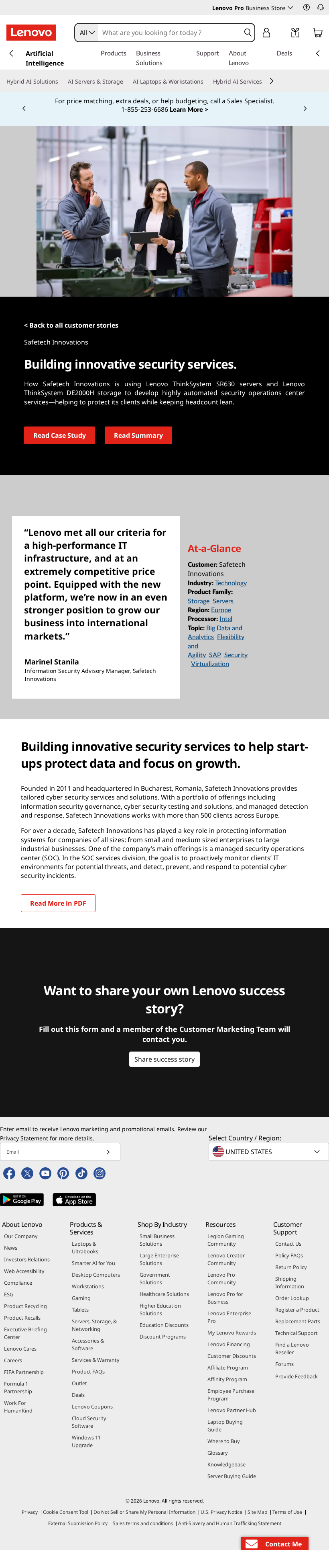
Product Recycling (25, 1306)
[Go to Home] (31, 33)
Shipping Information (289, 1282)
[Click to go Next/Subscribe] (108, 1151)
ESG (8, 1294)
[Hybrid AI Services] (265, 81)
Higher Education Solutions (160, 1309)
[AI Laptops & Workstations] (206, 81)
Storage (198, 601)
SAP (215, 655)
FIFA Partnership (24, 1372)
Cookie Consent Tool (65, 1512)
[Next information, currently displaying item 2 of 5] (305, 109)
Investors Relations (27, 1259)
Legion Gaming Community (225, 1239)
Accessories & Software (88, 1344)
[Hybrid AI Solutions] (61, 81)
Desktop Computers (96, 1274)
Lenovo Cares (20, 1348)
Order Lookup (292, 1298)
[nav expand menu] (11, 53)
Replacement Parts (297, 1321)
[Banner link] (164, 105)
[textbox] (269, 1151)
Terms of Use (287, 1512)
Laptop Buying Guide (225, 1425)
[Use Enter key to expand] (282, 34)
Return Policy (291, 1267)
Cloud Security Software (89, 1422)
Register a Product (297, 1309)
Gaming (81, 1298)
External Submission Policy (78, 1523)
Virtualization (210, 664)
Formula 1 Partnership (18, 1387)
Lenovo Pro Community (221, 1278)
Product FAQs (88, 1371)
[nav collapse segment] (318, 53)
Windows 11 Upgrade (86, 1441)
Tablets (80, 1309)
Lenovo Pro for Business (225, 1297)
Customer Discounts (231, 1355)
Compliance (18, 1282)
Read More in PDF (58, 903)
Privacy (30, 1512)
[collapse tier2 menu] (271, 81)
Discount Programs (163, 1336)
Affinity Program (227, 1379)
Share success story (164, 1059)
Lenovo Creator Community (226, 1259)
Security (236, 655)
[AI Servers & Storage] (126, 81)
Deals (78, 1394)
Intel (225, 619)
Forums (284, 1364)
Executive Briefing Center (25, 1333)
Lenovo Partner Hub (231, 1410)
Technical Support (296, 1333)
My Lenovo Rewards (231, 1332)
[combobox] (86, 32)
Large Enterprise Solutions (159, 1259)
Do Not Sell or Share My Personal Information (144, 1512)
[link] (295, 34)
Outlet (79, 1383)
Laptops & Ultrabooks (85, 1247)
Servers (223, 601)
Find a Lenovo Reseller (292, 1348)
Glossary (217, 1452)
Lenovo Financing (228, 1344)
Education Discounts (164, 1325)
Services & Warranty (96, 1359)
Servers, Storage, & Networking (94, 1325)
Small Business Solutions (157, 1239)
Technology (231, 583)
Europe (221, 610)
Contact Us (288, 1243)
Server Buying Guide (231, 1476)
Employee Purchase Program (230, 1394)
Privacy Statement (24, 1138)
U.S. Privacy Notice (221, 1512)
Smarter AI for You (93, 1263)
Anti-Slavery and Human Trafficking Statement (229, 1523)
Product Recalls (22, 1317)
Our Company (21, 1236)
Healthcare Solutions (164, 1294)
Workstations (88, 1286)
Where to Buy (223, 1441)
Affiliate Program (227, 1367)
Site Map (257, 1512)
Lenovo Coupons (92, 1406)
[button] (306, 7)
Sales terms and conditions (143, 1523)
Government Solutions (155, 1278)
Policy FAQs (289, 1255)
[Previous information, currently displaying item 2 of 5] (24, 109)
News (10, 1247)
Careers (13, 1360)
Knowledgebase (226, 1464)
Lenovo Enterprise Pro (229, 1317)
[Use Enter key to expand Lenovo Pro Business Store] (290, 7)
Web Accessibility (24, 1271)
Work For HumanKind (18, 1406)
